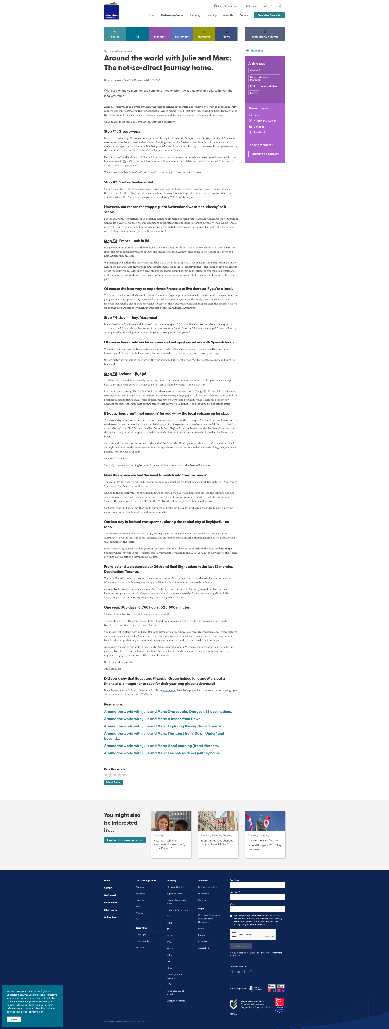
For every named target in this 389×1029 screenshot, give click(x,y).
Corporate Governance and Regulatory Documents (209, 918)
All (137, 36)
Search (115, 36)
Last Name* (235, 892)
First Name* (235, 880)
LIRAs (169, 968)
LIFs (168, 961)
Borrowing (194, 15)
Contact (244, 15)
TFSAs (169, 942)
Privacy (201, 935)
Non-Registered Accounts (174, 976)
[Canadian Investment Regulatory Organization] (250, 1004)
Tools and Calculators (265, 36)
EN (272, 6)
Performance (252, 6)
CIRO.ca (233, 1014)
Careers (202, 900)
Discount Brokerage (176, 1000)
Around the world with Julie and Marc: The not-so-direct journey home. (162, 753)
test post (228, 6)
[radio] (106, 775)
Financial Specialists (207, 887)
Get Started (110, 895)
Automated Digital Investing (175, 992)
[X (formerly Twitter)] (232, 971)
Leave (253, 93)
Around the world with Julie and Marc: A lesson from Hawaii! (154, 719)
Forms (201, 928)
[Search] (280, 5)
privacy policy (36, 1011)
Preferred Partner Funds (178, 910)
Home (151, 15)
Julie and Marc (268, 86)
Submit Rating (113, 782)
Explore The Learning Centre (125, 840)
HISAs (169, 984)
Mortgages (141, 934)
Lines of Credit (142, 941)
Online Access (111, 917)
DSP (252, 86)
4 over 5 (255, 70)
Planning (159, 36)
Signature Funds (174, 893)
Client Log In (110, 910)
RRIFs (169, 955)
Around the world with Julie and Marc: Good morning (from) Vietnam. (161, 745)
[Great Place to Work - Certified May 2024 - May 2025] (279, 1005)
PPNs (169, 922)
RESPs (170, 929)
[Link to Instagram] (250, 971)
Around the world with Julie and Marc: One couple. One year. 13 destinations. (168, 711)
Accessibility (204, 947)
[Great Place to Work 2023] (272, 988)
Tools (138, 919)
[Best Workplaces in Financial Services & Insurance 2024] (281, 988)
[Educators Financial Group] (111, 11)
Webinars (140, 913)
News (226, 36)
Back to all (257, 50)
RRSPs (170, 935)
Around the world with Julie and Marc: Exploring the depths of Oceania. (163, 726)
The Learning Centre (172, 15)
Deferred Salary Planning (259, 78)
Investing (212, 15)
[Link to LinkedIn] (238, 971)
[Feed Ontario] (256, 988)
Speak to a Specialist (269, 15)
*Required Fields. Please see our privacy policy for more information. (256, 954)
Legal (201, 908)
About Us (228, 15)
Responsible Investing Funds (177, 902)
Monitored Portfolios (176, 887)
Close (14, 1019)
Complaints (203, 941)
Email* (233, 904)
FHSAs (170, 948)
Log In (265, 6)
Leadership (203, 893)
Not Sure (140, 947)
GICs (169, 916)
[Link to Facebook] (244, 971)
